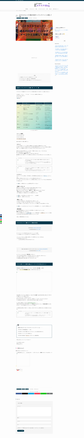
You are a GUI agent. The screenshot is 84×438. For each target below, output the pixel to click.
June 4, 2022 (38, 250)
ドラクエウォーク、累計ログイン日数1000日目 (28, 78)
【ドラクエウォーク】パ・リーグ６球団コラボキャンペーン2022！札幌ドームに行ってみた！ (38, 313)
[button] (19, 393)
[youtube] (65, 0)
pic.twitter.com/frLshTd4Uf (37, 227)
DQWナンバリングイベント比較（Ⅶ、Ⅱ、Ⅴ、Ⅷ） (29, 77)
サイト (18, 424)
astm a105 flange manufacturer (63, 74)
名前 (18, 417)
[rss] (66, 0)
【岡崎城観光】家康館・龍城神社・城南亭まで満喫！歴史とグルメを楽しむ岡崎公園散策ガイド (61, 56)
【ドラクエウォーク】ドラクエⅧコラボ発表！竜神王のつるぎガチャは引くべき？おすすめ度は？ (37, 160)
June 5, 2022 (38, 229)
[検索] (67, 0)
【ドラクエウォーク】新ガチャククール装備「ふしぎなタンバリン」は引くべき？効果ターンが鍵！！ (37, 168)
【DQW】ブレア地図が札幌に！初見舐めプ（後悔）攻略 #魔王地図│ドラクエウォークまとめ (61, 67)
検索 (64, 40)
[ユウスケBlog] (42, 4)
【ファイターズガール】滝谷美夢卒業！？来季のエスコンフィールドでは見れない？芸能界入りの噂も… (61, 73)
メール (18, 421)
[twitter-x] (64, 0)
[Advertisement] (34, 48)
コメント (18, 406)
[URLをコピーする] (50, 393)
